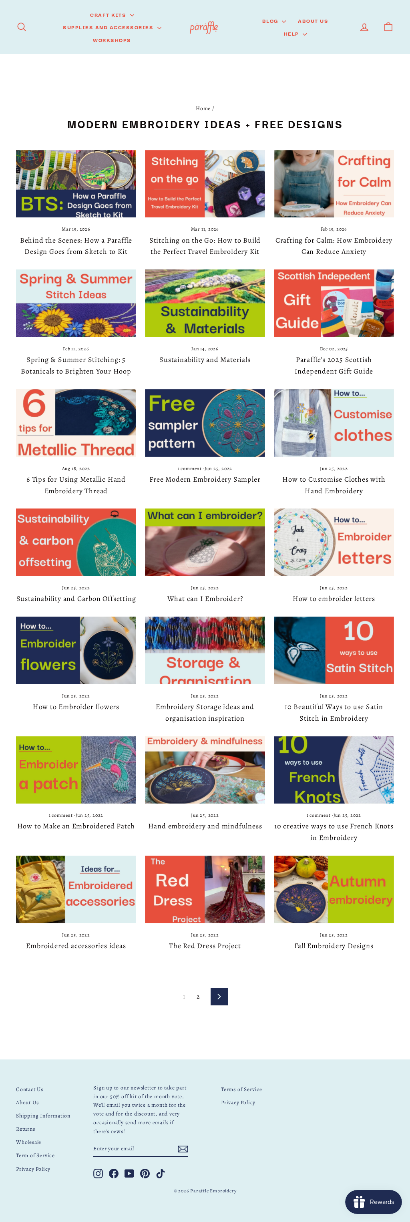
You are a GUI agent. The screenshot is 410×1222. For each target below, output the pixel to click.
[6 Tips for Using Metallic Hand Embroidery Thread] (76, 423)
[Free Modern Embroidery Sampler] (205, 423)
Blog (271, 20)
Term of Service (35, 1155)
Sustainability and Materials (204, 359)
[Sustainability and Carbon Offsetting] (76, 542)
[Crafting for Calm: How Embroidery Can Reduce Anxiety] (334, 184)
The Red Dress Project (205, 946)
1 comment (190, 468)
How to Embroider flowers (76, 706)
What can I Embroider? (205, 598)
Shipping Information (43, 1115)
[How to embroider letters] (334, 542)
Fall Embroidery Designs (333, 946)
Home (203, 108)
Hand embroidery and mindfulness (205, 826)
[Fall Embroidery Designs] (334, 889)
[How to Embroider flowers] (76, 650)
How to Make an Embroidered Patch (76, 826)
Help (292, 33)
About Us (313, 20)
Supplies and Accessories (109, 27)
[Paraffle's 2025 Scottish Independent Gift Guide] (334, 303)
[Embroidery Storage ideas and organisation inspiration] (205, 650)
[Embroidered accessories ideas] (76, 889)
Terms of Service (241, 1089)
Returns (25, 1129)
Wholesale (28, 1142)
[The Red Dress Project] (205, 889)
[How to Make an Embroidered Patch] (76, 770)
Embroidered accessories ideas (76, 946)
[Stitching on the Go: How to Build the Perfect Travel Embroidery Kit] (205, 184)
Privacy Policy (33, 1169)
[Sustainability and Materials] (205, 303)
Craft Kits (109, 14)
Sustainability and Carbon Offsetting (76, 598)
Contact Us (29, 1089)
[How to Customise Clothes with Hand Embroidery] (334, 423)
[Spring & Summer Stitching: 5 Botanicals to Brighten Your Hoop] (76, 303)
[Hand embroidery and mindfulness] (205, 770)
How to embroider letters (334, 598)
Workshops (112, 40)
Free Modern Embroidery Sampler (204, 479)
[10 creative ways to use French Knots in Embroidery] (334, 770)
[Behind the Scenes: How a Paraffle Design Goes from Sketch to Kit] (76, 184)
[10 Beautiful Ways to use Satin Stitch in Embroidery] (334, 650)
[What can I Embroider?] (205, 542)
